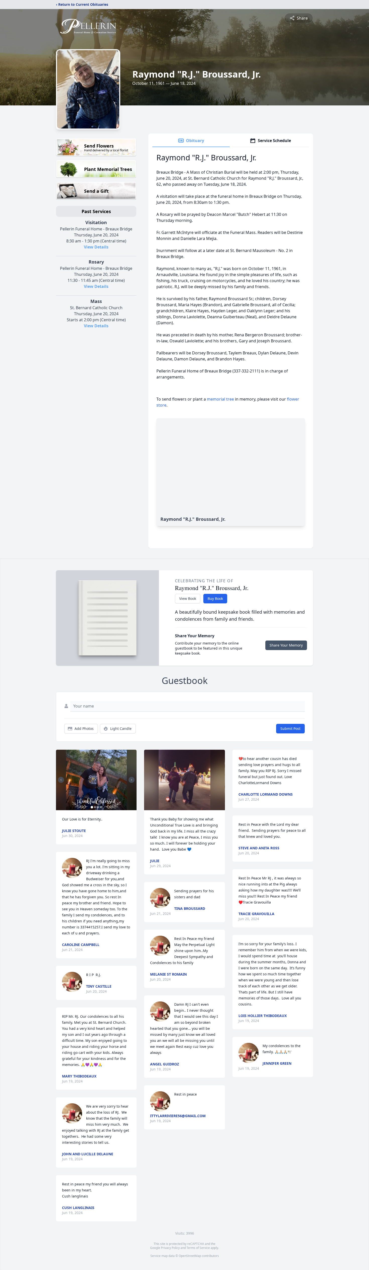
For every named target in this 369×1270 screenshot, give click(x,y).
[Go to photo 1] (92, 807)
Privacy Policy (170, 1248)
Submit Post (290, 728)
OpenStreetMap (190, 1256)
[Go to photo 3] (98, 807)
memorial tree (220, 399)
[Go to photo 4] (101, 807)
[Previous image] (61, 780)
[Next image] (132, 780)
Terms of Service (198, 1248)
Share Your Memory (286, 645)
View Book (187, 598)
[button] (96, 780)
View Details (96, 247)
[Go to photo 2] (95, 807)
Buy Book (215, 598)
